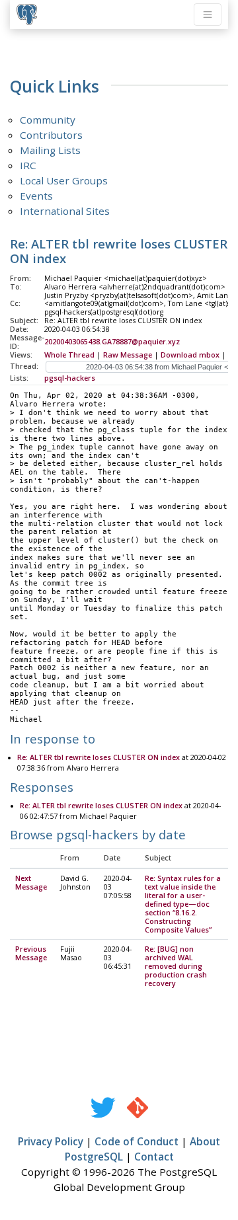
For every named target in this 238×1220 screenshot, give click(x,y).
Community (47, 119)
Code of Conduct (136, 1141)
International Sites (65, 210)
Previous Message (31, 953)
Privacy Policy (50, 1141)
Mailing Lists (50, 150)
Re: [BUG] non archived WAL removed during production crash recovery (176, 966)
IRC (28, 165)
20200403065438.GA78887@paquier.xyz (112, 341)
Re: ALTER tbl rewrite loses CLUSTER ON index (98, 757)
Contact (154, 1156)
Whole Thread (69, 355)
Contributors (51, 134)
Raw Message (127, 355)
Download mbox (190, 355)
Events (36, 195)
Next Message (31, 883)
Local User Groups (64, 180)
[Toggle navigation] (207, 14)
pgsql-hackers (69, 378)
